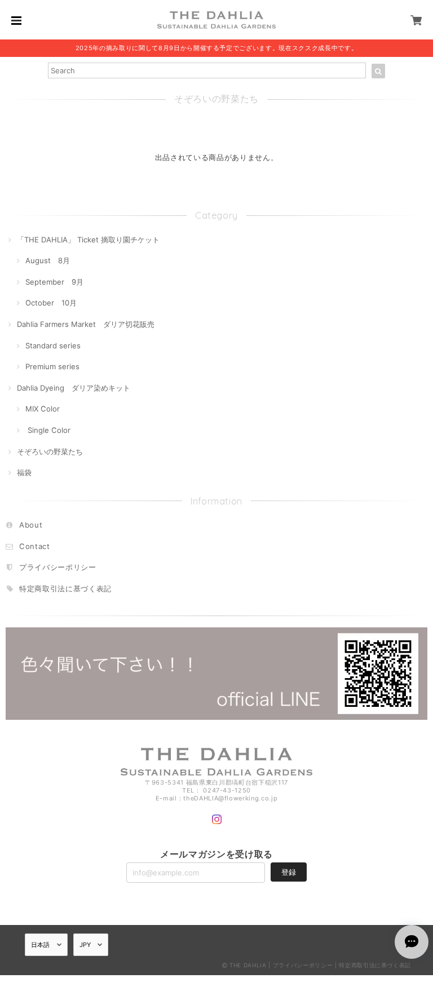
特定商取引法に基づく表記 (65, 588)
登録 (288, 872)
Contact (34, 546)
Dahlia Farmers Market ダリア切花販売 (85, 324)
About (30, 524)
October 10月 (51, 302)
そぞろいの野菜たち (50, 451)
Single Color (47, 430)
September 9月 (54, 281)
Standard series (53, 345)
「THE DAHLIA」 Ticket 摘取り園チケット (88, 239)
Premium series (52, 366)
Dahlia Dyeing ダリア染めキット (73, 387)
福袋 (24, 472)
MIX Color (42, 408)
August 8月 (47, 260)
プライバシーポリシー (57, 567)
